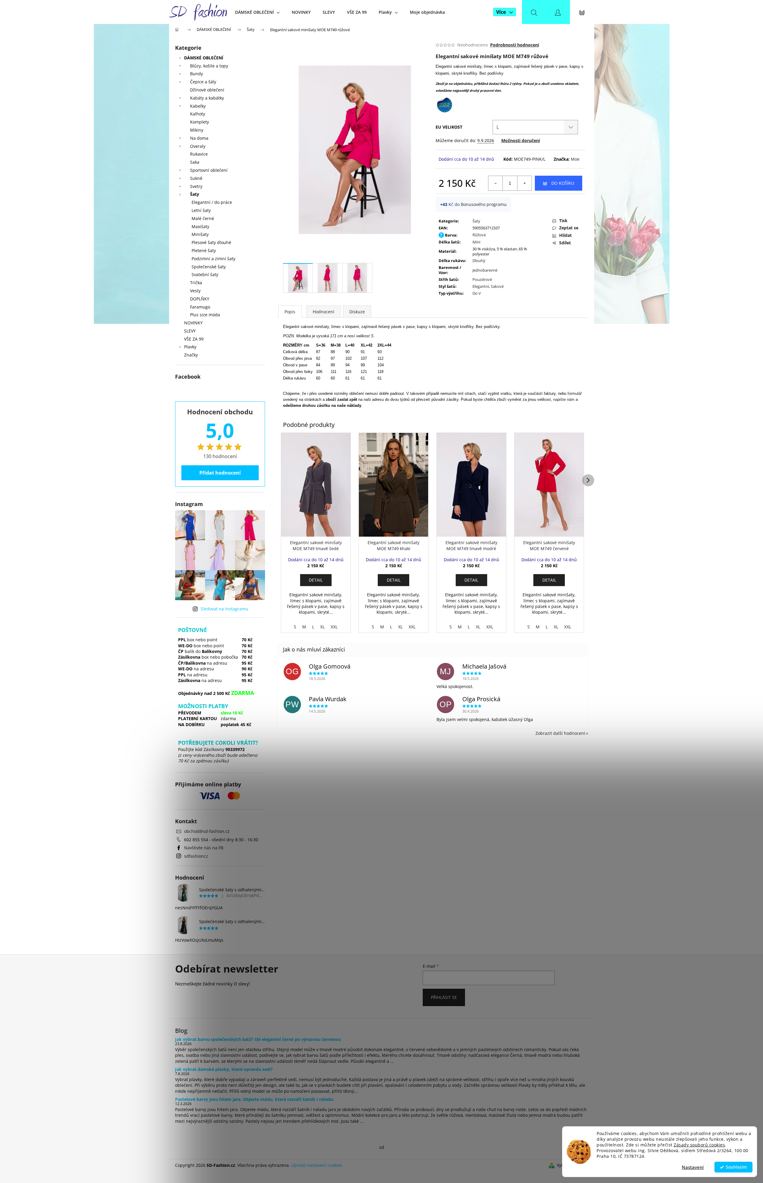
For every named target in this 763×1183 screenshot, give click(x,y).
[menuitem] (257, 12)
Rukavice (199, 154)
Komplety (199, 122)
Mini (476, 242)
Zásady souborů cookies (699, 1145)
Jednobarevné (484, 270)
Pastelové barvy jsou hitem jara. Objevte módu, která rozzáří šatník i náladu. (254, 1099)
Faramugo (200, 307)
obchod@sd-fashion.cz (207, 831)
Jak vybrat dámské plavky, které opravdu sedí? (224, 1069)
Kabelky (198, 106)
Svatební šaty (205, 274)
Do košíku (562, 183)
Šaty (194, 194)
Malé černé (203, 218)
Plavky (190, 347)
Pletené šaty (204, 250)
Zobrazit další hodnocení (560, 733)
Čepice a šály (203, 82)
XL (322, 627)
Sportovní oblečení (209, 170)
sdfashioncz (196, 856)
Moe (575, 159)
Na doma (199, 138)
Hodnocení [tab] (323, 311)
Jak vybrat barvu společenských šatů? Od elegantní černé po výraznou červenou (258, 1039)
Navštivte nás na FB (203, 848)
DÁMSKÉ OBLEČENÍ (203, 58)
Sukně (196, 178)
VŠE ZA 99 (194, 339)
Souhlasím (736, 1167)
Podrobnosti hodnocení (514, 45)
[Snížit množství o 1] (495, 183)
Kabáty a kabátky (207, 98)
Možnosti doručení (520, 140)
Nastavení (693, 1167)
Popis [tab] (290, 311)
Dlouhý (478, 260)
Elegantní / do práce (212, 202)
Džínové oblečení (207, 90)
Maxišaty (200, 226)
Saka (194, 162)
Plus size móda (205, 314)
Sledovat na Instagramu (224, 609)
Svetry (196, 186)
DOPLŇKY (199, 299)
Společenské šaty (209, 267)
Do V (476, 293)
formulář (575, 393)
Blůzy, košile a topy (209, 66)
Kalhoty (197, 114)
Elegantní (480, 286)
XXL (334, 627)
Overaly (197, 146)
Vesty (195, 291)
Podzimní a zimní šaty (213, 258)
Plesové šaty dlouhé (211, 242)
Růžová (479, 234)
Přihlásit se (444, 997)
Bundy (196, 73)
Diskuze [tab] (357, 311)
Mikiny (196, 130)
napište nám (563, 399)
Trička (196, 282)
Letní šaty (201, 210)
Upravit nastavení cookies (316, 1165)
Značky (191, 355)
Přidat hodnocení (220, 472)
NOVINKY (193, 323)
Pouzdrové (482, 279)
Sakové (497, 286)
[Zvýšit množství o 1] (524, 183)
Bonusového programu (484, 204)
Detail (316, 580)
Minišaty (200, 234)
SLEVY (190, 331)
